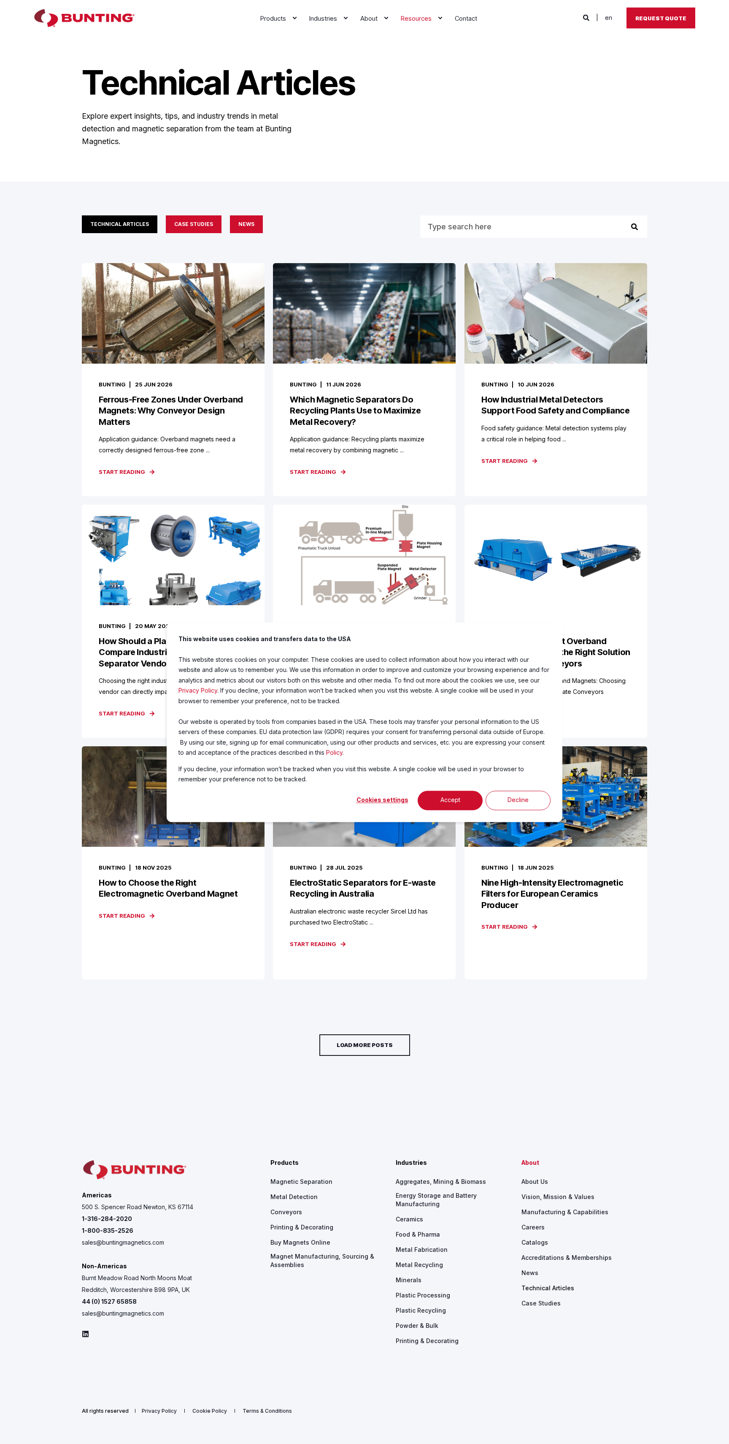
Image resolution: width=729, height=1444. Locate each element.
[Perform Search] (634, 227)
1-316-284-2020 (107, 1218)
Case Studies (193, 224)
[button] (364, 1045)
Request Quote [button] (660, 17)
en (608, 18)
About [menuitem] (530, 1163)
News (246, 224)
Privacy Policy (197, 690)
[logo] (134, 1170)
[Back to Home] (84, 18)
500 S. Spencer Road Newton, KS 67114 (137, 1206)
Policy (334, 752)
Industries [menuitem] (411, 1163)
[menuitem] (294, 18)
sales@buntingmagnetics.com (123, 1242)
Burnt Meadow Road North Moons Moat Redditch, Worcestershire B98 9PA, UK (137, 1283)
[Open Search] (587, 18)
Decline (518, 800)
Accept (450, 800)
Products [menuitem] (284, 1163)
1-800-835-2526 (107, 1230)
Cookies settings (382, 800)
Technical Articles (119, 224)
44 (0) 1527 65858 (109, 1301)
